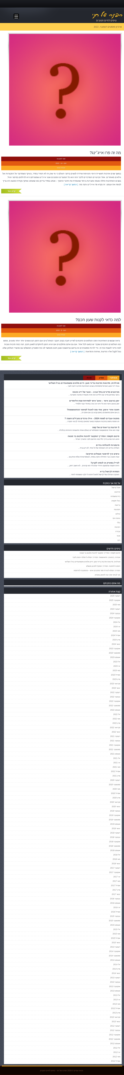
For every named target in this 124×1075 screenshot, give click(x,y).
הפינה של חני (62, 1071)
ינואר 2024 (116, 644)
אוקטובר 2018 (114, 842)
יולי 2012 (116, 1048)
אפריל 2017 (115, 885)
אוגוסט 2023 (115, 657)
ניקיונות (117, 527)
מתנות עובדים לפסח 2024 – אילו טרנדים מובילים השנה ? (92, 418)
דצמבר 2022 (115, 692)
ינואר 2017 (116, 894)
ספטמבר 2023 (114, 653)
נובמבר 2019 (115, 811)
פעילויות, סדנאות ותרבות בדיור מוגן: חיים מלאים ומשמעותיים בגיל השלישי (83, 383)
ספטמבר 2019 (114, 820)
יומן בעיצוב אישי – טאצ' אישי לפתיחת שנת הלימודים (94, 400)
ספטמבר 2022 (114, 706)
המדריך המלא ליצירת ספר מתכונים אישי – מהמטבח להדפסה (97, 570)
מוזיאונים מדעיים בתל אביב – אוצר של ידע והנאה (95, 392)
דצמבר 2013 (115, 978)
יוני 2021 (116, 763)
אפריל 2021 (115, 771)
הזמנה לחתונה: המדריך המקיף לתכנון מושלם (103, 566)
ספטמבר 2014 (114, 956)
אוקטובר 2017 (114, 872)
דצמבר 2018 (115, 833)
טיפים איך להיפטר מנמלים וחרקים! (102, 454)
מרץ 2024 (116, 640)
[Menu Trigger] (16, 16)
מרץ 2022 (116, 723)
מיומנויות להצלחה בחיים (107, 445)
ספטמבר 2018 (114, 846)
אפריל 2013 (115, 1008)
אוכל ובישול (116, 488)
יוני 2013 (116, 1000)
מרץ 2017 (116, 890)
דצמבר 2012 (115, 1026)
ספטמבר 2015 (114, 921)
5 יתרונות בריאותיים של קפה (105, 427)
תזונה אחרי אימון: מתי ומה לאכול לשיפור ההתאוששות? (93, 409)
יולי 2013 (116, 995)
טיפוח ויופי (116, 518)
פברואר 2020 (115, 802)
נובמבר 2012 (115, 1030)
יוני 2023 (116, 666)
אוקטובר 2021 (114, 745)
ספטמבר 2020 (114, 785)
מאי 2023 (116, 670)
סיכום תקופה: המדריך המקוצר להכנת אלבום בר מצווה (93, 436)
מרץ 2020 (116, 798)
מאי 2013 (116, 1004)
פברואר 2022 (115, 728)
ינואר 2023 (116, 688)
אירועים (117, 492)
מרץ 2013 (116, 1013)
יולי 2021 (116, 758)
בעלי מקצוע (115, 501)
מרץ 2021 (116, 776)
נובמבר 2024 (115, 613)
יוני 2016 (116, 907)
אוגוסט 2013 (115, 991)
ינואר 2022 (116, 732)
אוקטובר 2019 (114, 815)
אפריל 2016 (115, 912)
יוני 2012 (116, 1052)
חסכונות (117, 509)
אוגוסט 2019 (115, 824)
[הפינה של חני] (92, 15)
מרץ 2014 (116, 969)
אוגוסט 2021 (115, 754)
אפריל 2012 (115, 1061)
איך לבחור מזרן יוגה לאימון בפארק (107, 575)
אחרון (101, 378)
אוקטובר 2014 (114, 951)
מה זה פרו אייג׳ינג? (105, 152)
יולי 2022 (116, 714)
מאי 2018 (116, 859)
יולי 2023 (116, 662)
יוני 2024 (116, 627)
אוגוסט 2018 (115, 850)
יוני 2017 (116, 877)
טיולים (118, 514)
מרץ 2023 (116, 679)
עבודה (117, 531)
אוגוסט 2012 (115, 1043)
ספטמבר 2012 (114, 1039)
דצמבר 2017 (115, 868)
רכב (118, 540)
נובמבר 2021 (115, 741)
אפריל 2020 (115, 793)
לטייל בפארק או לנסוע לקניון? (105, 463)
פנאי (118, 536)
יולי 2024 (116, 622)
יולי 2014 (116, 964)
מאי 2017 (116, 881)
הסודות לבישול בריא (109, 471)
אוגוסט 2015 (115, 925)
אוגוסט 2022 (115, 710)
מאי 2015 (116, 934)
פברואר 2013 (115, 1017)
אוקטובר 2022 (114, 701)
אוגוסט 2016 (115, 903)
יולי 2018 (116, 855)
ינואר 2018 (116, 864)
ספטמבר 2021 (114, 749)
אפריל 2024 (115, 635)
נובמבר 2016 (115, 899)
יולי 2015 (116, 929)
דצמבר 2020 (115, 780)
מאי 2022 (116, 719)
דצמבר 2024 (115, 609)
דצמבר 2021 (115, 736)
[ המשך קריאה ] (71, 184)
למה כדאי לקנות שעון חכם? (98, 319)
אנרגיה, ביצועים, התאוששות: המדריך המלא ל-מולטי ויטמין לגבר (96, 557)
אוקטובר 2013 (114, 986)
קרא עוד (12, 191)
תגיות (89, 378)
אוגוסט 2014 (115, 960)
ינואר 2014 (116, 973)
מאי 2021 (116, 767)
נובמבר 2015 (115, 916)
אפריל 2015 (115, 938)
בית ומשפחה (115, 496)
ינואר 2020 (116, 806)
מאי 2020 (116, 789)
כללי (118, 523)
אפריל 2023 (115, 675)
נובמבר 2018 (115, 837)
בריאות (117, 505)
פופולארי (113, 378)
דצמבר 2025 (115, 596)
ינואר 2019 (116, 828)
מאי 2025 (116, 605)
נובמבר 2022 (115, 697)
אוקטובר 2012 (114, 1035)
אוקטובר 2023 (114, 649)
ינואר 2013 (116, 1022)
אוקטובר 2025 (114, 600)
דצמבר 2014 (115, 947)
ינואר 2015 (116, 943)
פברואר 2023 (115, 684)
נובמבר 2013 (115, 982)
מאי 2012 (116, 1057)
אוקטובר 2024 (114, 618)
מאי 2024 (116, 631)
